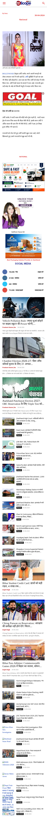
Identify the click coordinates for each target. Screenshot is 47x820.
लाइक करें (40, 272)
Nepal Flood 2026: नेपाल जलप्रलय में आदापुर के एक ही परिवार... (28, 751)
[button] (43, 3)
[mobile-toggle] (4, 3)
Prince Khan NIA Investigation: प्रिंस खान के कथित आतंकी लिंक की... (29, 728)
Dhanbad (19, 732)
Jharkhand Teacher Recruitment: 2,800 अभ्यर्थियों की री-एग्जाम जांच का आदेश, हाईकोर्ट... (30, 479)
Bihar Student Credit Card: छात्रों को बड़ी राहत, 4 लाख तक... (22, 585)
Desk (6, 13)
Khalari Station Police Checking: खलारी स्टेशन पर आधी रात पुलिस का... (29, 693)
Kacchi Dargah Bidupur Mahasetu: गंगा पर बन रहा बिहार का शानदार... (30, 682)
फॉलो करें (40, 278)
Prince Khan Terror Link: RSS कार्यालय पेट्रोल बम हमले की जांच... (29, 454)
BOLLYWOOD (8, 74)
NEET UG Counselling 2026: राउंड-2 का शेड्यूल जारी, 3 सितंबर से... (29, 810)
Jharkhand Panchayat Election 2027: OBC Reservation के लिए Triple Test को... (23, 402)
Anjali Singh (6, 590)
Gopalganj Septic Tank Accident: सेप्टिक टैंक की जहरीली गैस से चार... (30, 538)
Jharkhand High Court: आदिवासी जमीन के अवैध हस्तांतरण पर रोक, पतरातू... (30, 419)
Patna (18, 519)
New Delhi (6, 316)
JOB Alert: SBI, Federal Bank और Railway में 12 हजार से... (27, 443)
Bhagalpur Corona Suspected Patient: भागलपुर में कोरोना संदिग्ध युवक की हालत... (30, 550)
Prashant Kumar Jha (9, 327)
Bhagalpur (20, 554)
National (23, 19)
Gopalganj (20, 542)
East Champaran (22, 755)
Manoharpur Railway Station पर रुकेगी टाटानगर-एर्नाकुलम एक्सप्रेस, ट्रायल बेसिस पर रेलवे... (30, 492)
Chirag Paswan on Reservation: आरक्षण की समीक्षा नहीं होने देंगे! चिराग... (22, 625)
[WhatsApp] (32, 25)
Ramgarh (19, 709)
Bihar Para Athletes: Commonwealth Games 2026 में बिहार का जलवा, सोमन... (22, 665)
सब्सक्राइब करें (39, 290)
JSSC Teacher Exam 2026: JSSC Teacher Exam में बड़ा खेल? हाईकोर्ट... (30, 716)
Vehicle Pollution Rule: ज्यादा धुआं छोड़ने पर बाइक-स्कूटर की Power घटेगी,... (22, 322)
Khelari (19, 697)
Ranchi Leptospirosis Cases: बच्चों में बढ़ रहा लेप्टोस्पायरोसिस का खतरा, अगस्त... (29, 527)
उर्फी (26, 77)
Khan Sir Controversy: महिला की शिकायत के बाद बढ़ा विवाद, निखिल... (29, 515)
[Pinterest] (27, 25)
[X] (21, 25)
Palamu (19, 802)
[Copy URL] (38, 25)
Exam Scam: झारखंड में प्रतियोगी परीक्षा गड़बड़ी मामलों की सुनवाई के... (28, 431)
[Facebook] (16, 25)
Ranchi (5, 357)
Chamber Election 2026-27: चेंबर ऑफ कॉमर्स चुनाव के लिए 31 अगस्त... (21, 362)
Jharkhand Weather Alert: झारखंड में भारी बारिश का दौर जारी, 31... (30, 503)
